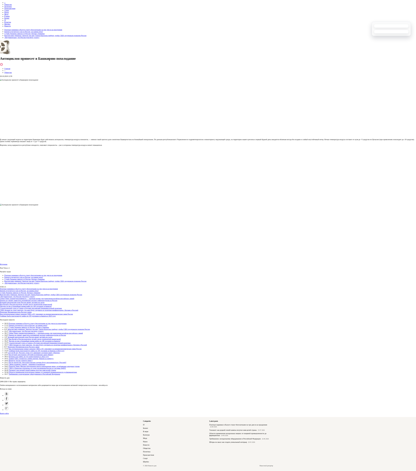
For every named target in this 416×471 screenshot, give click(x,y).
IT (5, 20)
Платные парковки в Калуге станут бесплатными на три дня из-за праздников (33, 30)
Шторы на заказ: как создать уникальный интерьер (228, 442)
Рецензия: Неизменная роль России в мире (16, 312)
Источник (3, 264)
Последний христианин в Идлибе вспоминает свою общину (31, 355)
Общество (8, 5)
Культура (7, 22)
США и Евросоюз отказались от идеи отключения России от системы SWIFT (37, 368)
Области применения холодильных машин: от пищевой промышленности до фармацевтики (43, 372)
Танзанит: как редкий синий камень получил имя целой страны (32, 370)
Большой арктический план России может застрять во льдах (22, 302)
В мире (7, 16)
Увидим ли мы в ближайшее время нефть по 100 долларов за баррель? (26, 306)
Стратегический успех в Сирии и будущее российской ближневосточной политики (31, 308)
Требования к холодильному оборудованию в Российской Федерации (34, 374)
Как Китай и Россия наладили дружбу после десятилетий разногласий (26, 304)
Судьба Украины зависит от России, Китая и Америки (24, 34)
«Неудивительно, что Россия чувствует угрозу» (21, 37)
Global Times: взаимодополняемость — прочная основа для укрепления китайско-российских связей (37, 298)
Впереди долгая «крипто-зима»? (21, 360)
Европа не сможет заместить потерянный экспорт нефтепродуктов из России (28, 300)
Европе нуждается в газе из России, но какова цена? (23, 32)
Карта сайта (4, 413)
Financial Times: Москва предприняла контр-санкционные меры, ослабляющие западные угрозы (44, 366)
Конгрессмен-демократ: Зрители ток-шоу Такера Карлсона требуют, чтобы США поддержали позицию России (45, 36)
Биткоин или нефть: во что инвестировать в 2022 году (29, 357)
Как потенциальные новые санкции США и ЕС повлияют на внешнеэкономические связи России (36, 314)
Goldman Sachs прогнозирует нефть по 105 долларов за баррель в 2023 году (28, 316)
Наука (6, 12)
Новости (7, 26)
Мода (6, 14)
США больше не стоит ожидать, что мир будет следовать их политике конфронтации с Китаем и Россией (39, 310)
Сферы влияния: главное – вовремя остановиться (27, 364)
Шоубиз (7, 24)
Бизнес (6, 18)
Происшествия (9, 8)
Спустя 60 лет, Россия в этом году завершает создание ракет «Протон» (34, 353)
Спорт (6, 10)
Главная (7, 69)
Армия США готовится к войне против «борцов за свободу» (31, 359)
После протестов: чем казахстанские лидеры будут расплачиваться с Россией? (37, 362)
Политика (8, 6)
